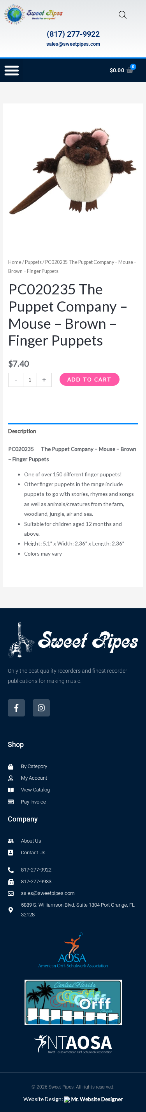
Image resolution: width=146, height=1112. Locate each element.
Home (14, 262)
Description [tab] (22, 431)
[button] (11, 70)
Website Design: (73, 1099)
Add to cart (89, 379)
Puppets (33, 262)
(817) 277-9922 (73, 34)
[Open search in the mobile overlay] (123, 14)
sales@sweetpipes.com (73, 44)
